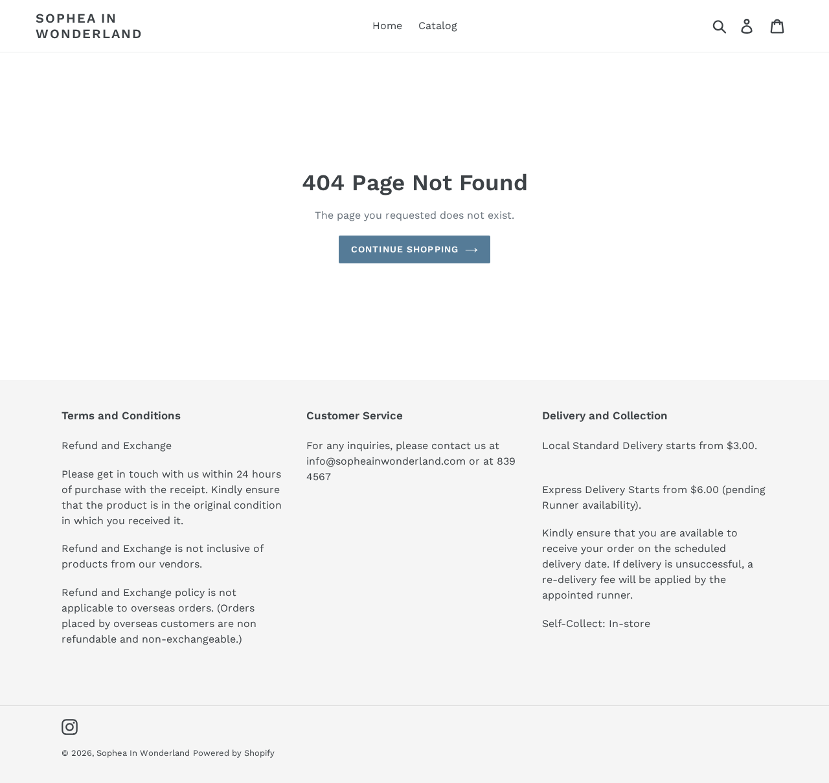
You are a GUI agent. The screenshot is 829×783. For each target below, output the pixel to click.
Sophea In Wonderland (89, 25)
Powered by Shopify (234, 753)
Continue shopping (405, 249)
